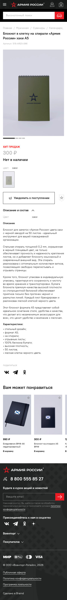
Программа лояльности (17, 584)
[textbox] (29, 15)
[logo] (27, 4)
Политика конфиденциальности (22, 578)
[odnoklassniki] (24, 372)
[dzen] (33, 523)
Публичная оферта (14, 572)
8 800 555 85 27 (26, 479)
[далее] (59, 497)
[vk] (6, 372)
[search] (59, 15)
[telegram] (15, 372)
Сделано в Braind (13, 593)
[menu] (4, 4)
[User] (52, 4)
